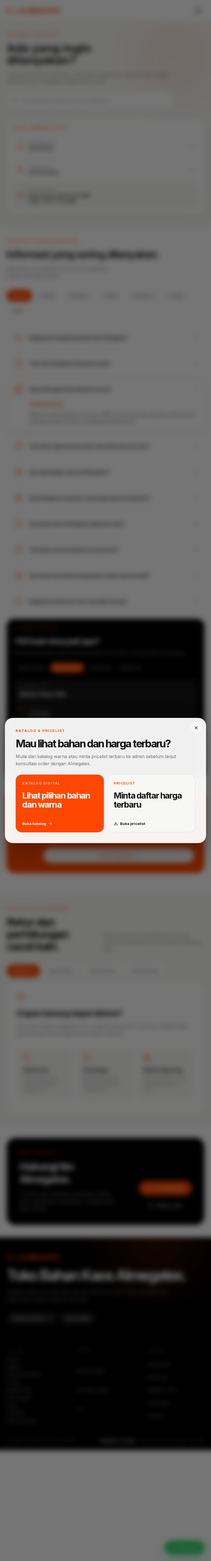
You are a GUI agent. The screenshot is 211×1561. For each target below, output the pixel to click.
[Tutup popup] (196, 728)
